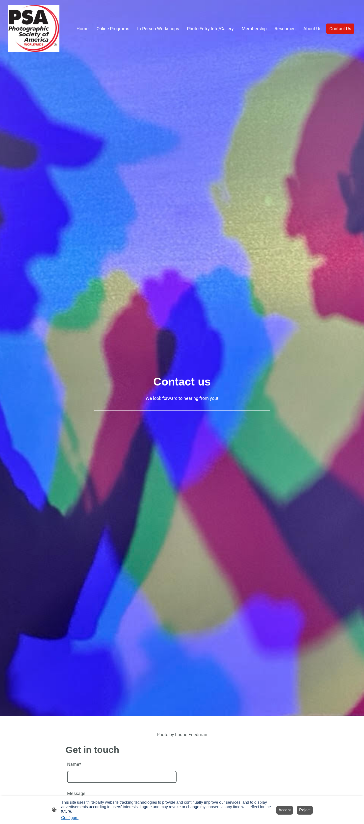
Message (76, 793)
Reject (305, 810)
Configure (69, 818)
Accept (285, 810)
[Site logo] (33, 28)
